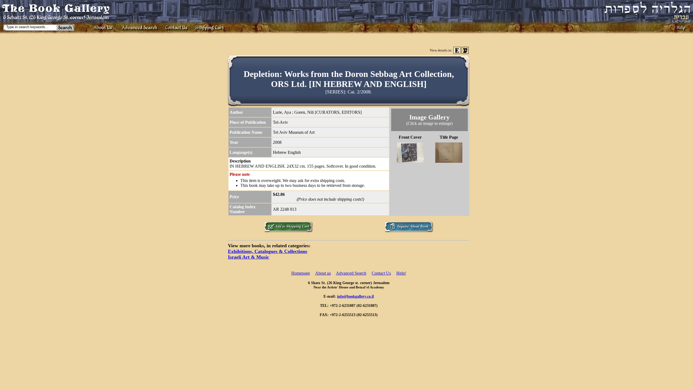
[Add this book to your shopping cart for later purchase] (288, 231)
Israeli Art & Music (248, 257)
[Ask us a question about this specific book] (409, 231)
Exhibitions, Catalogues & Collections (267, 251)
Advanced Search (351, 273)
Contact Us (381, 273)
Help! (401, 273)
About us (323, 273)
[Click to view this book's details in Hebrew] (465, 52)
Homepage (300, 273)
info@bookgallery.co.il (355, 296)
